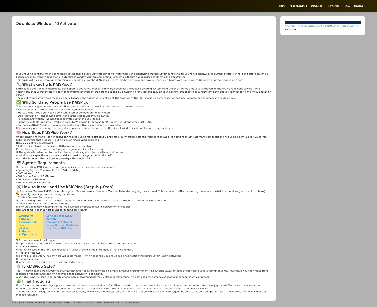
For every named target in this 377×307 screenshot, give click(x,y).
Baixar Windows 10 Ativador (63, 225)
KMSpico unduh (28, 234)
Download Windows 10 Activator (59, 217)
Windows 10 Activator (59, 222)
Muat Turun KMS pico (59, 228)
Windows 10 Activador (26, 217)
